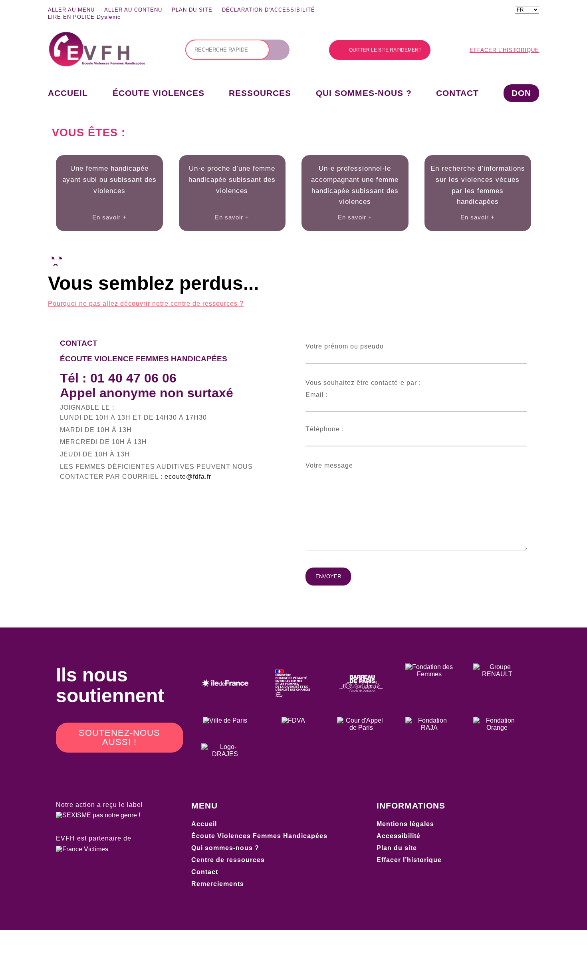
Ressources (260, 93)
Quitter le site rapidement (385, 50)
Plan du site (192, 10)
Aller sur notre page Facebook (475, 11)
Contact (457, 93)
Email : (316, 394)
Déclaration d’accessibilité (268, 10)
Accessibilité (398, 836)
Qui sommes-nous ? (364, 93)
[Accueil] (97, 64)
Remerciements (217, 883)
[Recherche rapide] (227, 50)
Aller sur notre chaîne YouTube (455, 11)
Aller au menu (71, 10)
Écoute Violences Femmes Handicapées (259, 836)
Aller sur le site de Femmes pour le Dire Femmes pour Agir (416, 11)
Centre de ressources (228, 859)
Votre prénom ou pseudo (344, 346)
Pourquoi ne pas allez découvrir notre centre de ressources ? (146, 303)
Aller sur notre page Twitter (495, 11)
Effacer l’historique (504, 50)
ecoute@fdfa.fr (188, 476)
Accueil (68, 93)
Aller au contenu (133, 10)
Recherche (282, 50)
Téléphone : (324, 429)
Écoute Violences (158, 93)
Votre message (329, 465)
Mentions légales (405, 824)
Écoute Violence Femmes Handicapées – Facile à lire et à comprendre (436, 11)
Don (521, 93)
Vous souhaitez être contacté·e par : (363, 382)
